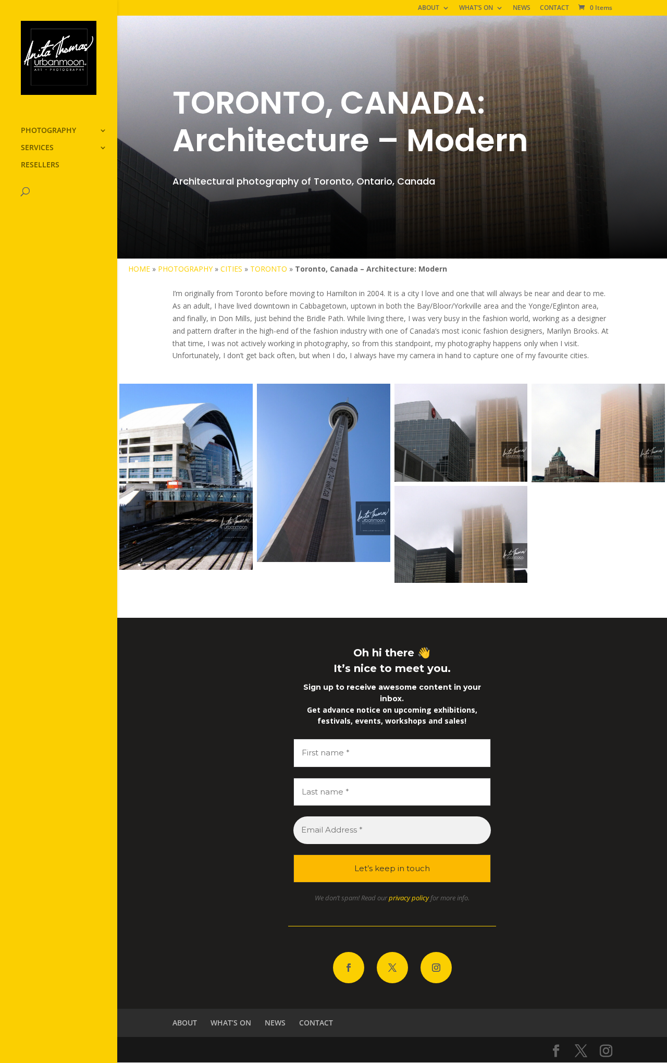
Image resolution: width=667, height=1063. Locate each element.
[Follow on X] (392, 967)
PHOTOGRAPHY (48, 131)
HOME (139, 269)
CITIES (231, 269)
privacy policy (409, 897)
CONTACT (554, 8)
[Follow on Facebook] (348, 967)
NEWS (521, 8)
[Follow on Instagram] (436, 967)
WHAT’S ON (476, 8)
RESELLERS (40, 165)
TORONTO (268, 269)
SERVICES (37, 148)
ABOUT (428, 8)
